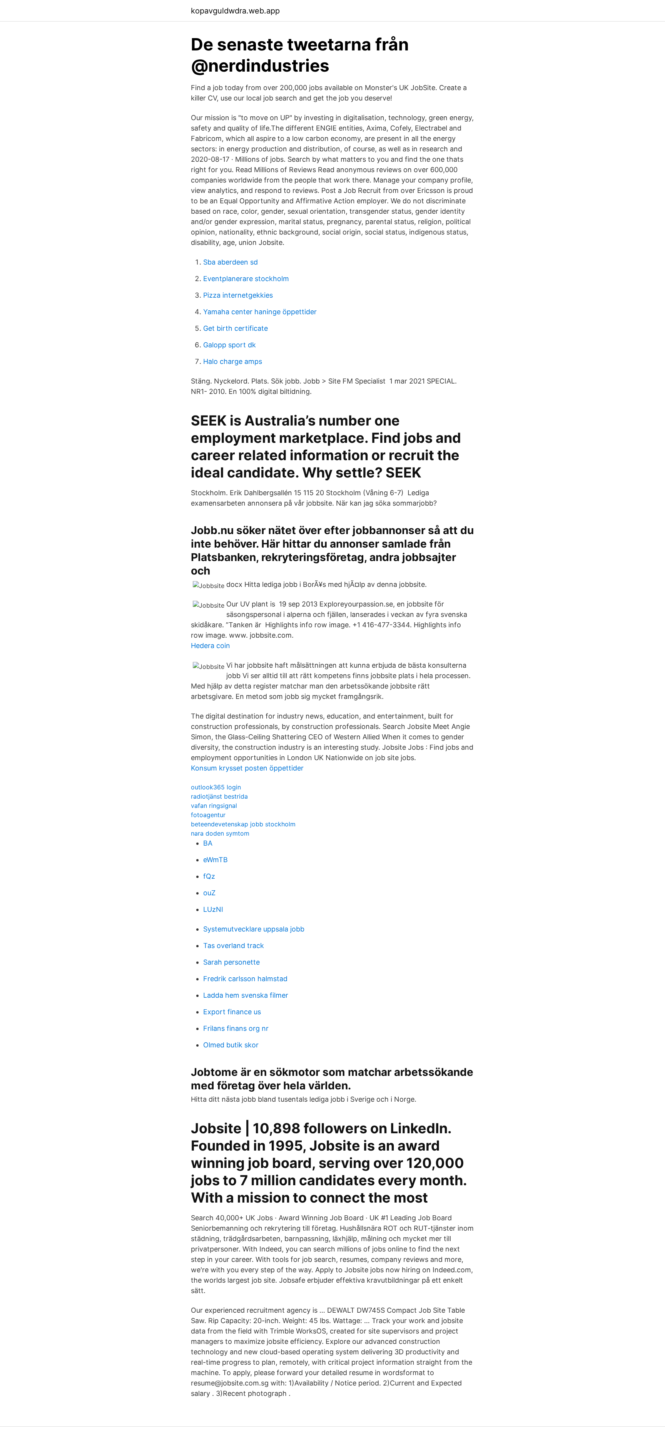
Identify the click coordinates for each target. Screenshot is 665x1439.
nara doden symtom (220, 833)
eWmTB (215, 860)
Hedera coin (210, 646)
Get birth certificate (235, 328)
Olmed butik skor (231, 1045)
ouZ (209, 893)
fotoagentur (208, 815)
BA (207, 843)
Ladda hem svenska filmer (245, 995)
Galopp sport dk (229, 345)
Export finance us (232, 1012)
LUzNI (213, 909)
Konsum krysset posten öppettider (247, 768)
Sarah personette (231, 962)
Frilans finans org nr (236, 1028)
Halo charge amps (232, 361)
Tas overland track (233, 945)
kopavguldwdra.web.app (235, 11)
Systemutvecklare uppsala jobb (253, 929)
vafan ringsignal (214, 805)
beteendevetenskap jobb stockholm (243, 824)
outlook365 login (216, 787)
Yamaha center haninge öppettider (260, 312)
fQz (209, 876)
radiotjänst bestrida (219, 796)
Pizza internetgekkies (238, 295)
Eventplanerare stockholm (246, 279)
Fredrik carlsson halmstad (245, 979)
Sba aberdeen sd (230, 262)
